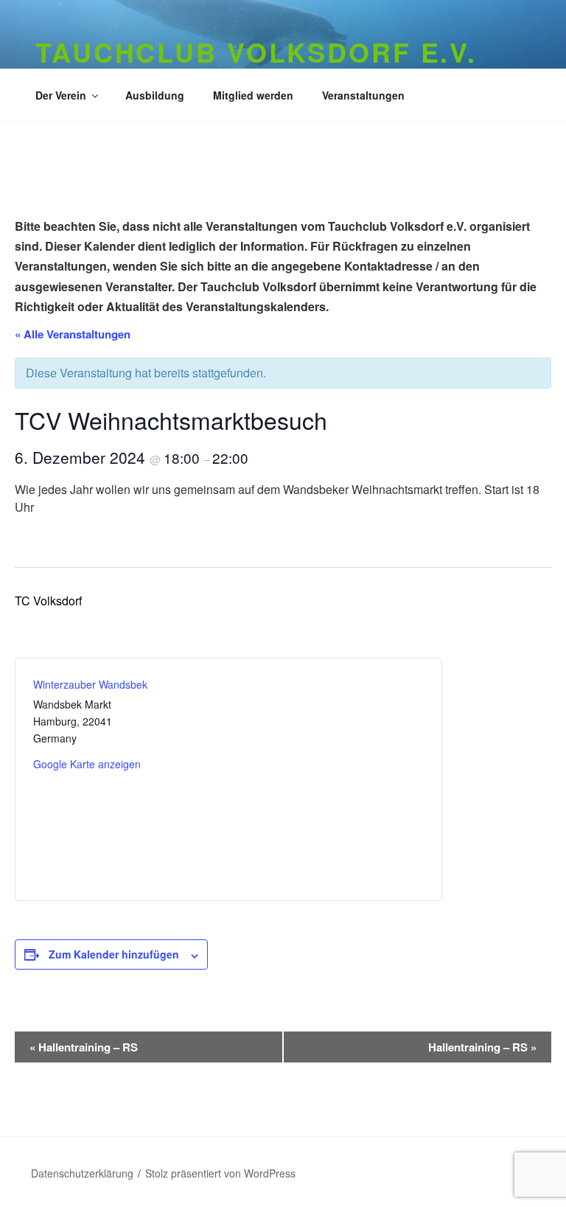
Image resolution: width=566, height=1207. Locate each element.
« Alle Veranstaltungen (72, 334)
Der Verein (60, 95)
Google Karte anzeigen (87, 763)
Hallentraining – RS (83, 1047)
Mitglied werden (253, 95)
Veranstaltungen (363, 95)
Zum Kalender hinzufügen (114, 954)
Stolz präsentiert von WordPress (220, 1173)
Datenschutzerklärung (82, 1173)
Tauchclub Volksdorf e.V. (256, 51)
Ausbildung (154, 95)
